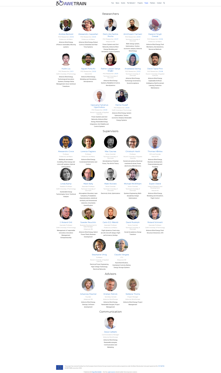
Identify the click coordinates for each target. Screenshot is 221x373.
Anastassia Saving (133, 69)
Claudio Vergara (121, 255)
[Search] (164, 3)
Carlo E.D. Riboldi (110, 222)
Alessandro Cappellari (88, 34)
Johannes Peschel (88, 294)
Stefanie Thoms (133, 294)
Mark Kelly (88, 184)
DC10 (138, 37)
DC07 (116, 39)
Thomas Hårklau (155, 151)
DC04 (72, 37)
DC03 (94, 37)
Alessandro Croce (66, 151)
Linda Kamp (65, 184)
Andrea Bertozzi (66, 34)
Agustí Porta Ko (88, 69)
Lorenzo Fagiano (88, 151)
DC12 (138, 71)
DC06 (161, 39)
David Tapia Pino (155, 69)
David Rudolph (133, 222)
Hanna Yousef (121, 105)
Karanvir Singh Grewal (155, 35)
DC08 (161, 71)
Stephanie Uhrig (99, 255)
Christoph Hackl (133, 151)
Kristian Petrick (110, 294)
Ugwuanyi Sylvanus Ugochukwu (99, 106)
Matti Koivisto (110, 184)
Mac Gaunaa (110, 151)
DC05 (127, 107)
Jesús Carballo (110, 332)
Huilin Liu (66, 69)
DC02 (94, 71)
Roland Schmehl (155, 222)
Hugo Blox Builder (97, 372)
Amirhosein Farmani (133, 34)
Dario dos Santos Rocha (110, 35)
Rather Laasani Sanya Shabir (110, 70)
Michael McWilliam (132, 184)
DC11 (71, 71)
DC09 (105, 110)
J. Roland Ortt (66, 222)
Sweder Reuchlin (88, 222)
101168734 (161, 366)
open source (111, 372)
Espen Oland (155, 184)
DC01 (116, 73)
